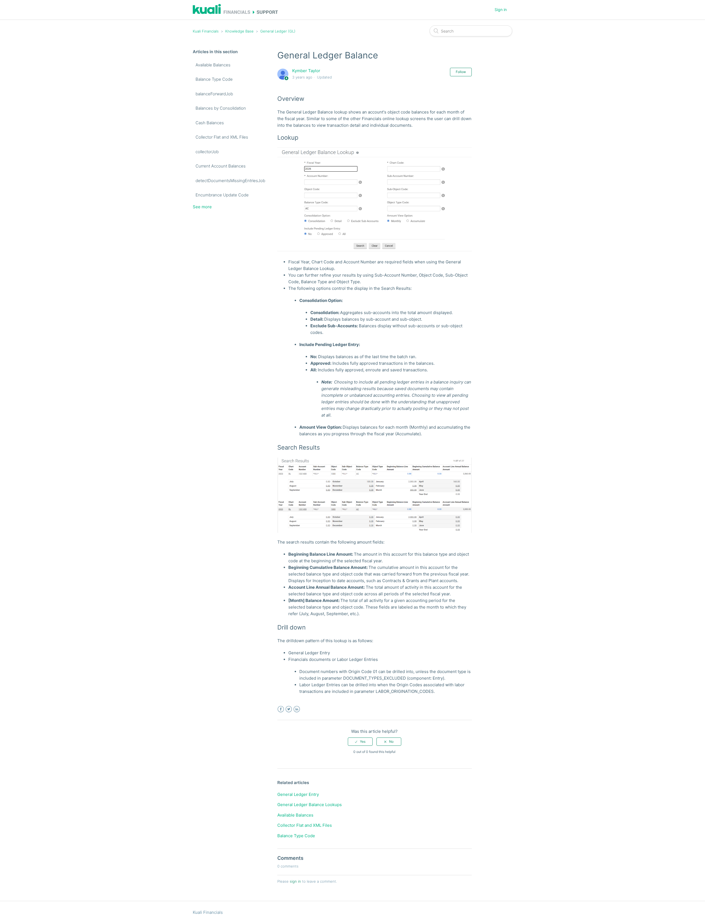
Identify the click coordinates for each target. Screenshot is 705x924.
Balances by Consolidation (221, 108)
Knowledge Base (239, 31)
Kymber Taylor (306, 70)
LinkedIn (296, 709)
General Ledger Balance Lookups (309, 804)
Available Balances (213, 64)
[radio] (360, 741)
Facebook (280, 709)
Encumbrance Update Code (222, 195)
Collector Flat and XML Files (222, 137)
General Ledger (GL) (277, 31)
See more (202, 206)
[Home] (235, 12)
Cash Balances (210, 122)
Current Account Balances (221, 166)
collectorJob (207, 151)
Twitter (288, 709)
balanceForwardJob (214, 93)
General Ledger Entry (298, 794)
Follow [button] (461, 72)
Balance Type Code (214, 79)
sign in (295, 881)
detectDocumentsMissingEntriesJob (231, 180)
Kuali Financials (206, 31)
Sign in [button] (501, 9)
